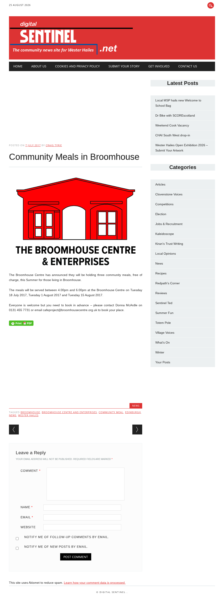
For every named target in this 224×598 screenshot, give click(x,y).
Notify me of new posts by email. (56, 546)
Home (18, 66)
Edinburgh (133, 412)
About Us (38, 66)
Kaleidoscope (164, 234)
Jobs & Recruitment (168, 224)
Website (28, 527)
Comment (30, 470)
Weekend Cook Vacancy (172, 125)
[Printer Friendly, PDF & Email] (21, 324)
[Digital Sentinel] (71, 55)
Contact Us (187, 66)
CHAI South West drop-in (172, 135)
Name (27, 507)
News (136, 405)
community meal (111, 412)
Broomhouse (30, 412)
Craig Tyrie (54, 145)
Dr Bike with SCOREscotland (175, 115)
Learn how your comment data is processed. (95, 582)
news (12, 415)
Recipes (160, 273)
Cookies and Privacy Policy (77, 66)
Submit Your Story (124, 66)
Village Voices (164, 332)
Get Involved (159, 66)
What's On (162, 342)
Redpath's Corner (167, 283)
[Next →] (137, 429)
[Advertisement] (75, 103)
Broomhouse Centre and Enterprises (69, 412)
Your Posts (162, 362)
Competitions (164, 204)
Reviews (161, 293)
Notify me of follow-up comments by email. (66, 537)
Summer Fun (164, 313)
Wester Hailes (28, 415)
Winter (159, 352)
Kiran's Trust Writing (169, 243)
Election (160, 214)
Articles (160, 184)
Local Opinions (165, 253)
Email (27, 517)
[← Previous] (14, 429)
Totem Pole (163, 322)
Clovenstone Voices (168, 194)
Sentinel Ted (163, 303)
